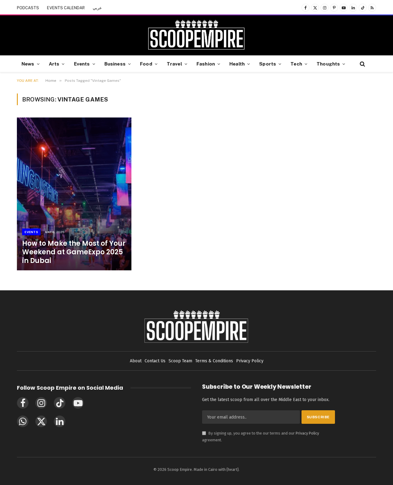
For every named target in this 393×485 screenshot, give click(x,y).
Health (237, 63)
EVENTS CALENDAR (66, 8)
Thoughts (328, 63)
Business (115, 63)
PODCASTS (28, 8)
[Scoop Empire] (196, 35)
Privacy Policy (307, 433)
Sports (267, 63)
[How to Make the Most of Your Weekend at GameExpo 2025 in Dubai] (74, 193)
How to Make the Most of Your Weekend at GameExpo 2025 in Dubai (74, 252)
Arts (54, 63)
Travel (174, 63)
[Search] (362, 64)
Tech (296, 63)
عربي (97, 8)
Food (146, 63)
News (27, 63)
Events (82, 63)
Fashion (205, 63)
